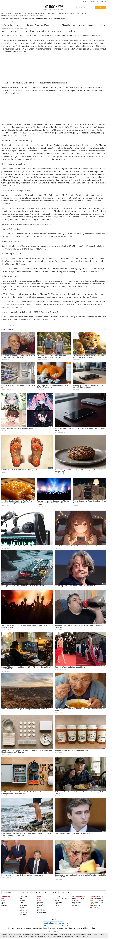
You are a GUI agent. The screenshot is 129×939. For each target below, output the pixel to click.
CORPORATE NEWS (28, 15)
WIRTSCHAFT (23, 13)
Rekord (13, 22)
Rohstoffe (40, 902)
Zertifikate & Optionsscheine (41, 910)
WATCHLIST (103, 1)
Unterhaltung (23, 911)
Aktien (39, 907)
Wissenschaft (23, 905)
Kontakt (57, 905)
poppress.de (75, 905)
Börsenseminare (41, 912)
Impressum (27, 928)
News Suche (99, 7)
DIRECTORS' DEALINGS (38, 15)
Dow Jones (4, 905)
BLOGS (84, 1)
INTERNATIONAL (74, 13)
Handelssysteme (42, 904)
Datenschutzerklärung (40, 928)
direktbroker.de (76, 904)
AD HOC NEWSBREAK (61, 898)
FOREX (39, 900)
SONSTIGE (83, 13)
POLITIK (30, 13)
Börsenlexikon (8, 892)
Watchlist (57, 900)
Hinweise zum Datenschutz (58, 928)
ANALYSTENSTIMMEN (18, 15)
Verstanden (82, 936)
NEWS (3, 13)
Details (76, 936)
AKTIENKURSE (10, 13)
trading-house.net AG (78, 898)
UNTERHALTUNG (42, 13)
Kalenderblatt (23, 914)
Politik (21, 902)
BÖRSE (16, 13)
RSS (98, 1)
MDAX (3, 900)
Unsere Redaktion (82, 928)
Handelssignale (41, 905)
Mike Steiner (95, 928)
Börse (22, 18)
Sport (21, 904)
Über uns (72, 928)
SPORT (35, 13)
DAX (2, 898)
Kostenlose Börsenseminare (76, 901)
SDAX (2, 904)
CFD (38, 898)
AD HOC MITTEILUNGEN (6, 15)
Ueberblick (28, 18)
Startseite (16, 18)
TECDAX (3, 902)
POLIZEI (66, 13)
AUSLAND (61, 13)
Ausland (22, 907)
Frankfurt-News (5, 22)
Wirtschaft (23, 900)
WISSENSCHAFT (52, 13)
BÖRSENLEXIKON (91, 1)
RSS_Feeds (58, 904)
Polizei (21, 909)
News (13, 928)
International (23, 912)
